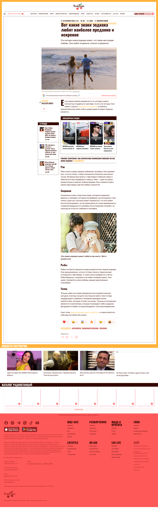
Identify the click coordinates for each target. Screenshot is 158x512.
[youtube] (37, 423)
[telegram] (62, 337)
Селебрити (70, 428)
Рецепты (136, 425)
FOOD (83, 14)
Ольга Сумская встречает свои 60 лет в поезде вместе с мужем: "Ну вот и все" (50, 166)
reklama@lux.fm (9, 482)
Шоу (68, 431)
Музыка (69, 437)
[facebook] (67, 337)
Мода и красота (61, 14)
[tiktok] (31, 423)
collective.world (47, 103)
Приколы (92, 425)
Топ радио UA (106, 14)
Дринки (136, 428)
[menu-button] (4, 14)
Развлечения (43, 14)
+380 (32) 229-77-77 (11, 464)
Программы (115, 449)
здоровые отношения (87, 106)
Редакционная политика (141, 459)
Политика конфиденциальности (141, 452)
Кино (52, 14)
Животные (92, 428)
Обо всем (70, 446)
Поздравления (71, 449)
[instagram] (12, 423)
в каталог (79, 410)
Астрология (76, 328)
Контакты (137, 464)
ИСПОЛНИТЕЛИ (93, 449)
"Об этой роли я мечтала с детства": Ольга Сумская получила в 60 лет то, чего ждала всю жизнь (51, 149)
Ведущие (114, 446)
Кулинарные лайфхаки (141, 431)
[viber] (76, 337)
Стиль (113, 431)
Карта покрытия (117, 454)
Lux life (115, 14)
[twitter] (71, 337)
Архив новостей (139, 467)
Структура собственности (142, 449)
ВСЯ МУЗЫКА (93, 446)
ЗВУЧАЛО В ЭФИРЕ (94, 451)
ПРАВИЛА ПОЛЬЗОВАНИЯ (141, 446)
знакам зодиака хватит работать (84, 312)
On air (97, 14)
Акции (122, 14)
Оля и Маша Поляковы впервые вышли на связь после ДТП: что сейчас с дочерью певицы (50, 132)
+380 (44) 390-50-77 (11, 470)
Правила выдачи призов (141, 461)
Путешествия (71, 454)
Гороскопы (92, 431)
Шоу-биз (33, 14)
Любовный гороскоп (90, 328)
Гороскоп (103, 328)
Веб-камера (115, 451)
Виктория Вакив (102, 21)
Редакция (137, 470)
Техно (69, 451)
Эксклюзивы (71, 434)
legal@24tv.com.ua (10, 476)
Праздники (92, 434)
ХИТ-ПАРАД (92, 454)
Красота (114, 428)
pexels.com (76, 91)
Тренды (114, 434)
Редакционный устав (140, 456)
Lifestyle (89, 14)
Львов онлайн (116, 457)
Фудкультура (138, 434)
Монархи (70, 425)
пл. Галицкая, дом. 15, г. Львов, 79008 (40, 464)
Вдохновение (74, 14)
